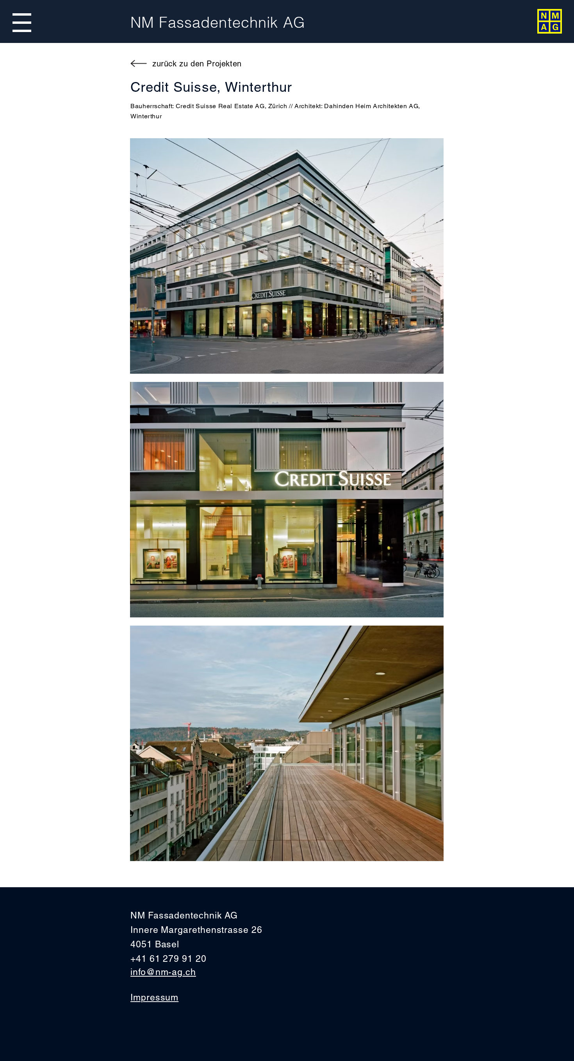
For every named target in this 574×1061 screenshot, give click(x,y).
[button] (21, 22)
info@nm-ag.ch (163, 972)
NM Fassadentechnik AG (217, 22)
